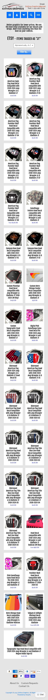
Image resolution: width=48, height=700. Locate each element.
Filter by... (24, 52)
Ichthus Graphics (23, 693)
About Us (14, 683)
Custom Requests (29, 683)
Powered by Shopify (24, 695)
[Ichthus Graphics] (13, 6)
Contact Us (24, 686)
